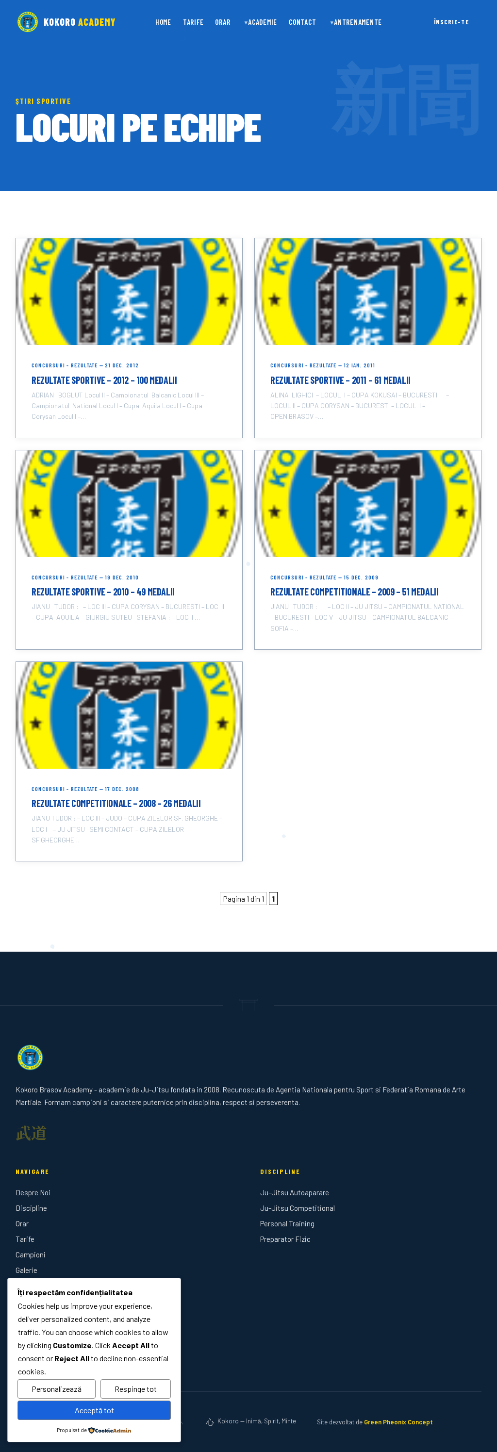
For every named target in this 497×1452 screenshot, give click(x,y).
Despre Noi (33, 1192)
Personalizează (57, 1388)
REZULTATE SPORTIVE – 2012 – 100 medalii (104, 380)
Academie (262, 21)
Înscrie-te (451, 22)
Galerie (26, 1270)
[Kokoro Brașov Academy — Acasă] (248, 1057)
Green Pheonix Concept (398, 1422)
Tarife (193, 21)
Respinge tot (136, 1388)
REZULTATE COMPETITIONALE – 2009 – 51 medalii (354, 591)
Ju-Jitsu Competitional (297, 1208)
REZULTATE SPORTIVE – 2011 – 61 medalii (340, 380)
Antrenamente (358, 21)
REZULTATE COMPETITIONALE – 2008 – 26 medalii (116, 803)
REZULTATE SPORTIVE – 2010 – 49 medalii (103, 591)
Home (163, 21)
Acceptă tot (94, 1410)
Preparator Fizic (285, 1239)
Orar (222, 21)
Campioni (31, 1254)
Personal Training (287, 1223)
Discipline (31, 1208)
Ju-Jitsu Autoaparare (294, 1192)
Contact (302, 21)
